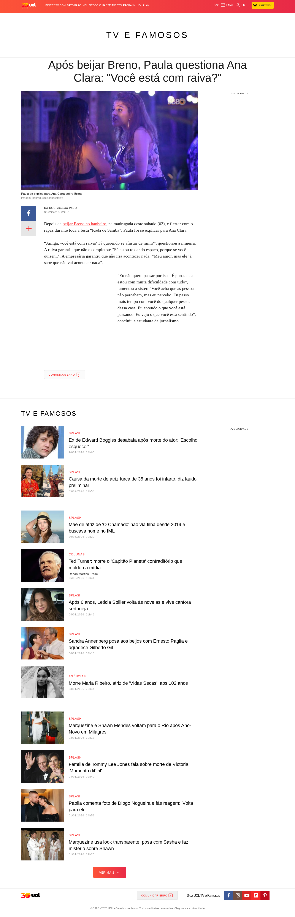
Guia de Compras (268, 17)
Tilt (190, 17)
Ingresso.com (55, 5)
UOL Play (143, 5)
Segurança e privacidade (189, 908)
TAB (233, 17)
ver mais (106, 872)
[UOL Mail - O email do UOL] (227, 5)
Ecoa (197, 17)
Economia (113, 17)
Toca (250, 17)
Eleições (55, 17)
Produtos (29, 17)
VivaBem (180, 17)
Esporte (138, 17)
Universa (165, 17)
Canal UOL (210, 17)
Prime (241, 17)
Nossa (224, 17)
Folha (126, 17)
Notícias (70, 17)
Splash (152, 17)
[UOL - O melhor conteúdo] (28, 5)
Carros (98, 17)
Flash (43, 17)
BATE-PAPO (74, 5)
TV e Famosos (147, 35)
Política (85, 17)
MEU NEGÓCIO (91, 5)
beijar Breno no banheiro (84, 223)
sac (216, 5)
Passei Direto (112, 5)
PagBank (129, 5)
